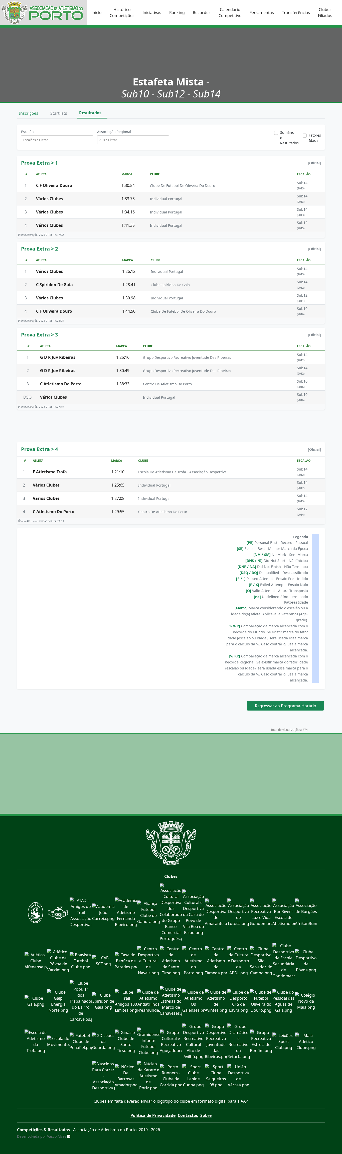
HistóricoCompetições (122, 12)
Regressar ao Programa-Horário (285, 706)
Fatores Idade (315, 138)
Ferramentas (262, 12)
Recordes (202, 12)
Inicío (96, 12)
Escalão (27, 131)
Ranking (177, 12)
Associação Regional (114, 131)
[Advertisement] (171, 425)
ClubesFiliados (325, 12)
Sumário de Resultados (289, 137)
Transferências (296, 12)
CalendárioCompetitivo (230, 12)
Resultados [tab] (90, 113)
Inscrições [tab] (29, 113)
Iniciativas (151, 12)
